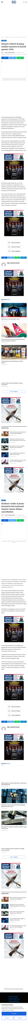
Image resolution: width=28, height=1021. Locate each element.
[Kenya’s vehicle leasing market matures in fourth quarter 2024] (14, 69)
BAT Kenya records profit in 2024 (10, 319)
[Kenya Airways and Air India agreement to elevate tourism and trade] (14, 330)
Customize (7, 1018)
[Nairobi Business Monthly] (14, 2)
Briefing (3, 500)
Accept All (14, 1013)
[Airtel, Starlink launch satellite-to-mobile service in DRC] (5, 454)
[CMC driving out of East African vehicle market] (14, 352)
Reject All (20, 1018)
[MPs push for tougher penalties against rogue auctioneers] (5, 447)
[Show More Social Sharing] (25, 58)
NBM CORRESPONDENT (10, 52)
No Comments (17, 54)
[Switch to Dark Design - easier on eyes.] (24, 2)
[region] (14, 1012)
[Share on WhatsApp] (20, 58)
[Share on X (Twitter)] (12, 58)
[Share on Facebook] (5, 58)
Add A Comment (14, 391)
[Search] (26, 2)
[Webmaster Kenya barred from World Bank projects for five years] (5, 440)
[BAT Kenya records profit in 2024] (14, 310)
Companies (4, 40)
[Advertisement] (14, 20)
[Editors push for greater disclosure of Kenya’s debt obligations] (5, 433)
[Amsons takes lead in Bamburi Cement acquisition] (14, 374)
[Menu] (2, 2)
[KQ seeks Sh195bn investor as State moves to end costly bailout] (5, 461)
